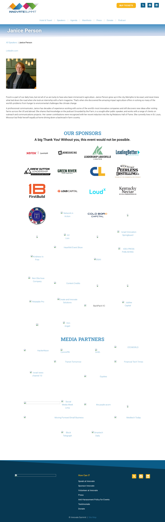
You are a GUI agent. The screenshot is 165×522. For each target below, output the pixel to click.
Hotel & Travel (45, 20)
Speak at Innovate (86, 481)
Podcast (122, 20)
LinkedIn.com (12, 51)
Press (99, 20)
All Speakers (11, 42)
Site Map (92, 517)
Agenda (73, 20)
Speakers (61, 20)
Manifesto (86, 20)
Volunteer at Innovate (88, 490)
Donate (110, 20)
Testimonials (84, 504)
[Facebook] (149, 5)
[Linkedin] (156, 5)
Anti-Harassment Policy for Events (94, 499)
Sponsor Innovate (86, 486)
